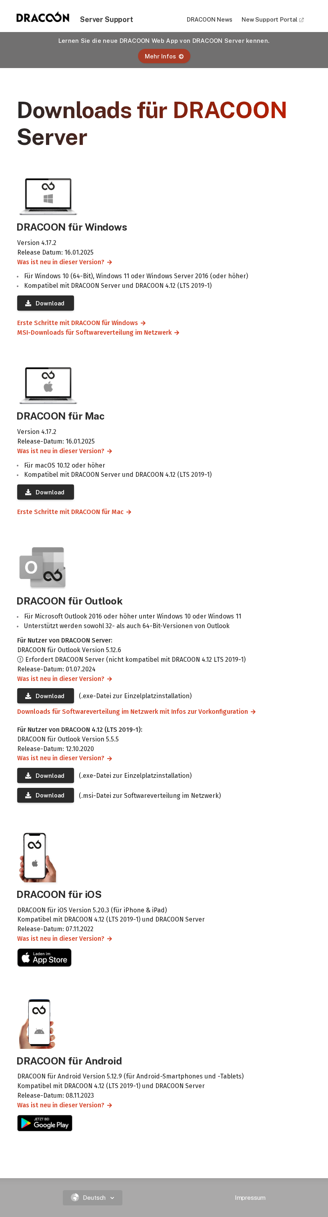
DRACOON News (209, 19)
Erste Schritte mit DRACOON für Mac (67, 512)
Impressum (250, 1197)
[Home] (43, 19)
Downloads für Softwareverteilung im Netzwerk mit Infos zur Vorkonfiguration (129, 711)
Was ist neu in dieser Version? (57, 262)
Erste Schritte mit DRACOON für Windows (74, 323)
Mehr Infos (160, 56)
